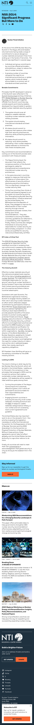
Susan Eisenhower (19, 307)
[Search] (27, 2)
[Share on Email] (12, 24)
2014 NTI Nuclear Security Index (16, 241)
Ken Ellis (21, 331)
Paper (4, 512)
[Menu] (31, 2)
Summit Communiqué (9, 96)
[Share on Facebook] (6, 24)
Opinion (5, 10)
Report (4, 604)
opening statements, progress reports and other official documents (16, 259)
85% (9, 404)
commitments (14, 447)
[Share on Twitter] (3, 24)
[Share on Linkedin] (9, 24)
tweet (11, 264)
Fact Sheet (6, 559)
